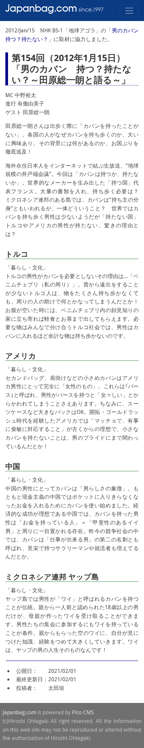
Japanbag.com (19, 712)
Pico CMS (83, 712)
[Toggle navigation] (129, 10)
